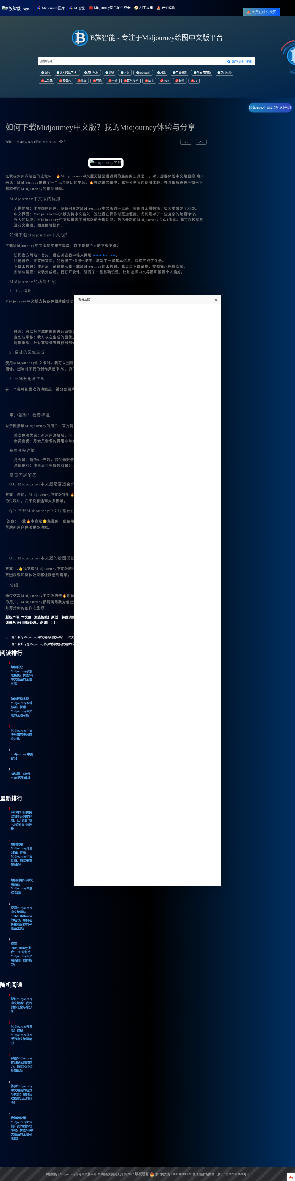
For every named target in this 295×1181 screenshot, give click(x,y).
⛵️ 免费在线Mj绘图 (261, 12)
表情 (47, 72)
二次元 (48, 80)
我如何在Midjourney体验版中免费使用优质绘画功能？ (53, 644)
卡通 (114, 80)
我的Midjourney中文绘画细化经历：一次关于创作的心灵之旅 (57, 637)
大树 (126, 72)
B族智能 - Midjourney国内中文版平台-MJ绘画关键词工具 (84, 1174)
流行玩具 (92, 72)
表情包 (66, 80)
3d (195, 80)
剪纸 (99, 80)
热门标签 (226, 72)
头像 (181, 80)
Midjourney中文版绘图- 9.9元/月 (270, 107)
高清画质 (145, 72)
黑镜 (111, 72)
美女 (83, 80)
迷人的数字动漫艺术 (66, 73)
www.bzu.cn (104, 255)
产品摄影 (181, 72)
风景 (163, 72)
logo (166, 80)
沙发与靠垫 (204, 72)
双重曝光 (132, 80)
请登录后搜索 (241, 61)
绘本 (151, 80)
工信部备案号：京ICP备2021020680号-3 (222, 1174)
